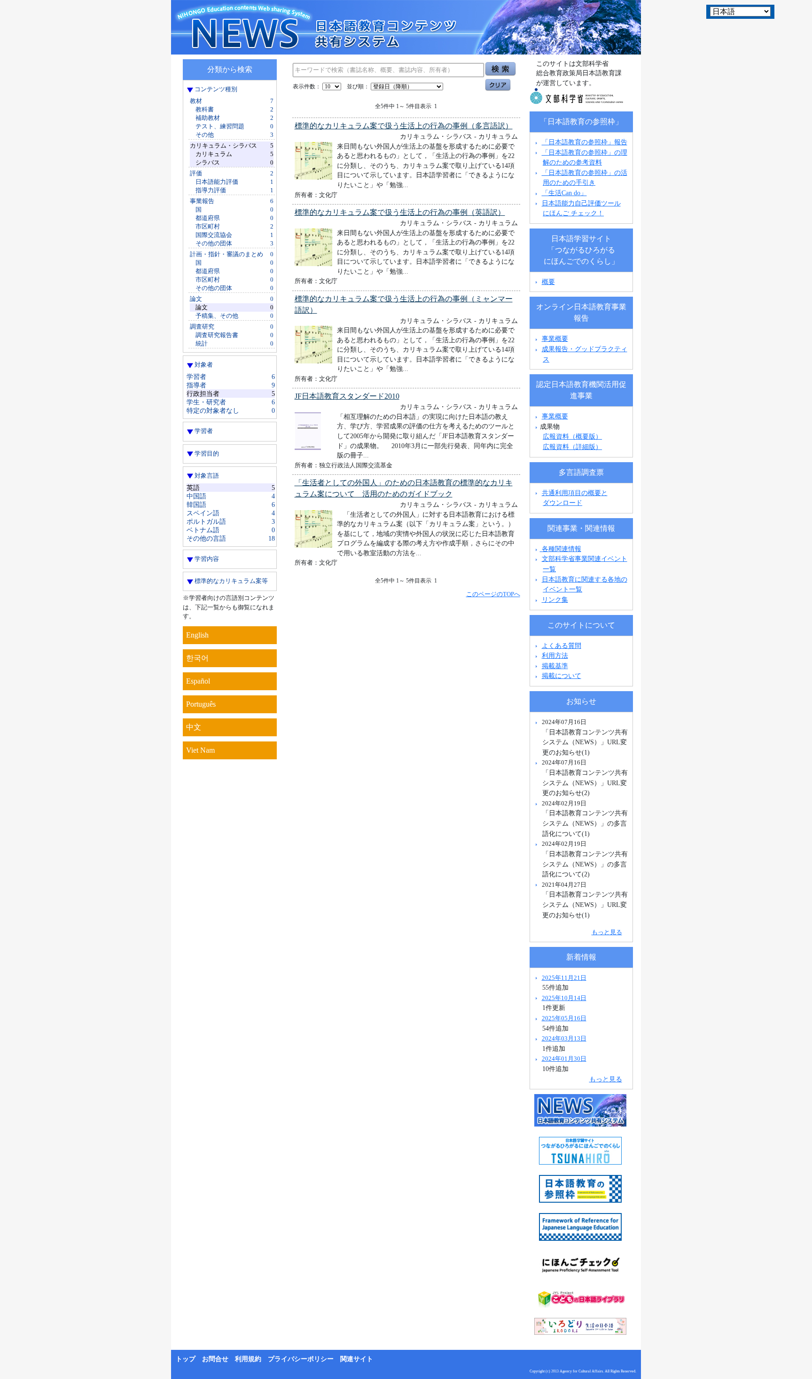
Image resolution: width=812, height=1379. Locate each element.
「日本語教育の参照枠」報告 (584, 142)
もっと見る (607, 932)
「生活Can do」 (564, 193)
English (197, 635)
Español (198, 681)
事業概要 (555, 338)
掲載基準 (555, 666)
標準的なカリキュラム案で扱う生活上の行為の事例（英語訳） (400, 212)
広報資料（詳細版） (572, 446)
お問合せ (215, 1359)
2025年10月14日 (564, 997)
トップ (185, 1359)
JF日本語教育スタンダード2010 (347, 396)
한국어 (197, 658)
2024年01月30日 (564, 1058)
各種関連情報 (560, 548)
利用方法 (555, 655)
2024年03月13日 (564, 1038)
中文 (193, 727)
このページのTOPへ (493, 594)
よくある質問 (561, 645)
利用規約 (248, 1359)
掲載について (561, 675)
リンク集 (555, 599)
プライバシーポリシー (301, 1359)
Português (201, 704)
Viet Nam (200, 750)
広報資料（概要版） (572, 436)
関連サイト (356, 1359)
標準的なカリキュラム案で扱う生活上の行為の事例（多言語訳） (404, 126)
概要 (548, 281)
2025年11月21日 (564, 977)
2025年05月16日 (564, 1018)
